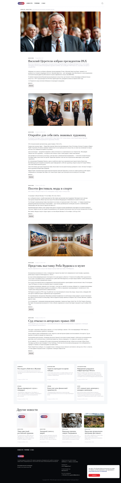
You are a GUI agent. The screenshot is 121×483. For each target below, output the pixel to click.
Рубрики (36, 3)
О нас (43, 3)
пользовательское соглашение (98, 471)
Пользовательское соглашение (24, 465)
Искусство (29, 9)
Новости (29, 3)
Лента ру (30, 174)
